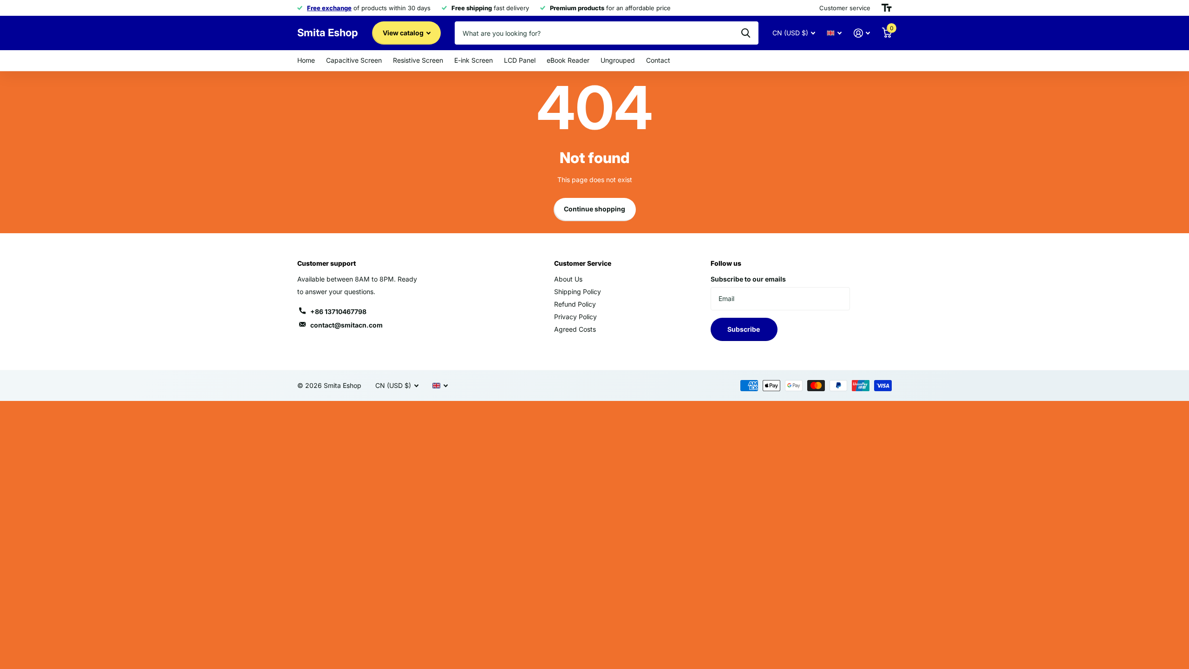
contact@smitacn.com (346, 325)
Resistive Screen (418, 60)
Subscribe (744, 329)
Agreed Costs (575, 329)
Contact (658, 60)
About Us (568, 279)
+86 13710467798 (338, 311)
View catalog (404, 33)
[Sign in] (861, 33)
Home (306, 60)
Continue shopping (594, 209)
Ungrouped (618, 60)
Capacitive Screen (354, 60)
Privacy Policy (575, 317)
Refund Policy (575, 304)
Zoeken (745, 33)
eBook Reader (568, 60)
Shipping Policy (577, 291)
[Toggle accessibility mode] (887, 8)
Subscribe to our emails (748, 279)
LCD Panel (520, 60)
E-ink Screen (473, 60)
